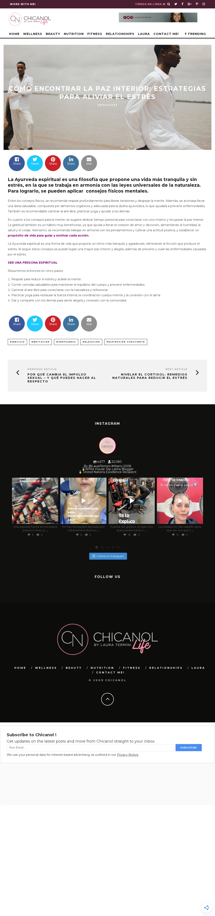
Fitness (94, 34)
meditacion (40, 342)
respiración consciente (126, 342)
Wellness (32, 34)
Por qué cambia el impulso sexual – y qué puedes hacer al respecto (62, 378)
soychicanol (34, 481)
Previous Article (42, 369)
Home (14, 34)
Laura (144, 34)
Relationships (120, 34)
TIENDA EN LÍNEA (149, 4)
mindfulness (66, 342)
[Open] (35, 501)
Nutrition (74, 34)
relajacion (91, 342)
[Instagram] (54, 520)
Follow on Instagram (110, 556)
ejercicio (17, 342)
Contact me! (166, 34)
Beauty (53, 34)
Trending (196, 34)
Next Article (176, 369)
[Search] (168, 4)
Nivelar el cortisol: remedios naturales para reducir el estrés (149, 376)
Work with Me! (23, 4)
